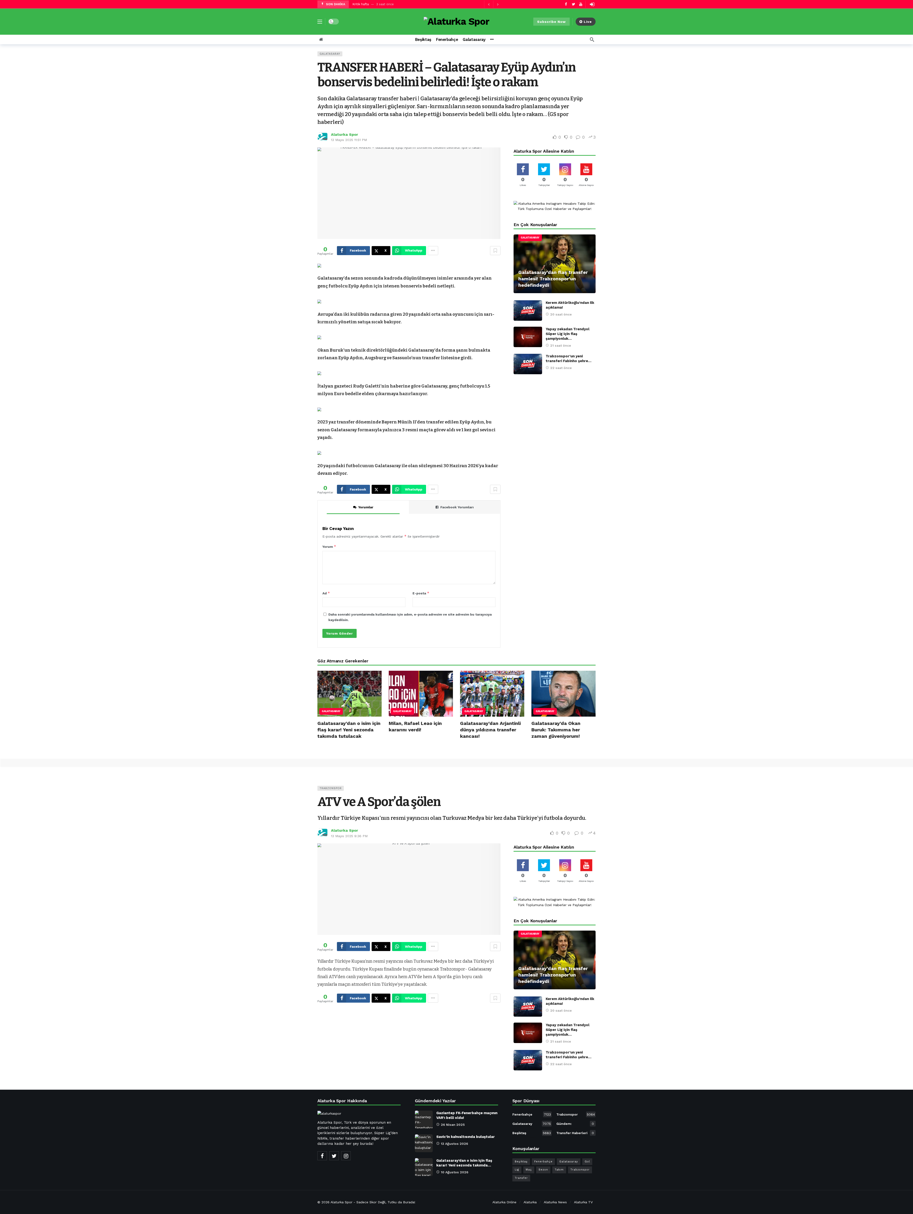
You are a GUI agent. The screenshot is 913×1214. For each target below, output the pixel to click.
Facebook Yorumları (457, 507)
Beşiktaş (531, 1133)
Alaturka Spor (344, 134)
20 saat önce (561, 314)
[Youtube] (581, 4)
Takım (559, 1169)
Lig (517, 1169)
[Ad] (555, 206)
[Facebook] (566, 4)
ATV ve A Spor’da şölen (379, 801)
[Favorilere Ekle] (495, 250)
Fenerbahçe (531, 1114)
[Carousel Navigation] (493, 4)
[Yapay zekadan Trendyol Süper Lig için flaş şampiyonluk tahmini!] (528, 337)
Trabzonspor (331, 788)
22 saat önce (561, 368)
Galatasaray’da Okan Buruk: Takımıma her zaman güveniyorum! (555, 729)
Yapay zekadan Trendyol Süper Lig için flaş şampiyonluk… (567, 334)
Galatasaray (330, 53)
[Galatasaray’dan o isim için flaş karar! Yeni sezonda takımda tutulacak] (349, 694)
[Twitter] (573, 4)
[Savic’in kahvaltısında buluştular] (424, 1143)
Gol (587, 1161)
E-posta (421, 593)
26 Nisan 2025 (453, 1125)
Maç (529, 1169)
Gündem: (575, 1124)
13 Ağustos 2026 (454, 1144)
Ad (326, 593)
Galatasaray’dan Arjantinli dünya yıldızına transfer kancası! (490, 729)
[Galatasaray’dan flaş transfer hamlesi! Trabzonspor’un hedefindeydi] (555, 263)
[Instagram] (346, 1155)
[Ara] (592, 39)
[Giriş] (592, 4)
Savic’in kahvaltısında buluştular (465, 1137)
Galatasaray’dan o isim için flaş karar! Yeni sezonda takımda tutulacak (348, 729)
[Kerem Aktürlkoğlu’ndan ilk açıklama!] (528, 310)
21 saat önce (560, 345)
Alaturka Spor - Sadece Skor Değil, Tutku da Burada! (372, 1202)
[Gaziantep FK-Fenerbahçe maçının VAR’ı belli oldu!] (424, 1119)
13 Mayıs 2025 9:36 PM (349, 836)
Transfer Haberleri (575, 1133)
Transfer (521, 1178)
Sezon (543, 1169)
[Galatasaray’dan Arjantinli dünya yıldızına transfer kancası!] (492, 694)
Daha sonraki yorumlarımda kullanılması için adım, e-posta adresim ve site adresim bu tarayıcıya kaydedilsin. (410, 617)
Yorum (329, 546)
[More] (491, 39)
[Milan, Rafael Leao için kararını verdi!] (421, 694)
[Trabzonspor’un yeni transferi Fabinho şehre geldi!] (528, 364)
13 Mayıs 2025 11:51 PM (349, 140)
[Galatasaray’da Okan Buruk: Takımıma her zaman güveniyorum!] (563, 694)
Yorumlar (365, 507)
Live (588, 22)
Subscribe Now (551, 22)
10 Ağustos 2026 (454, 1172)
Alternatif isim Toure (368, 4)
